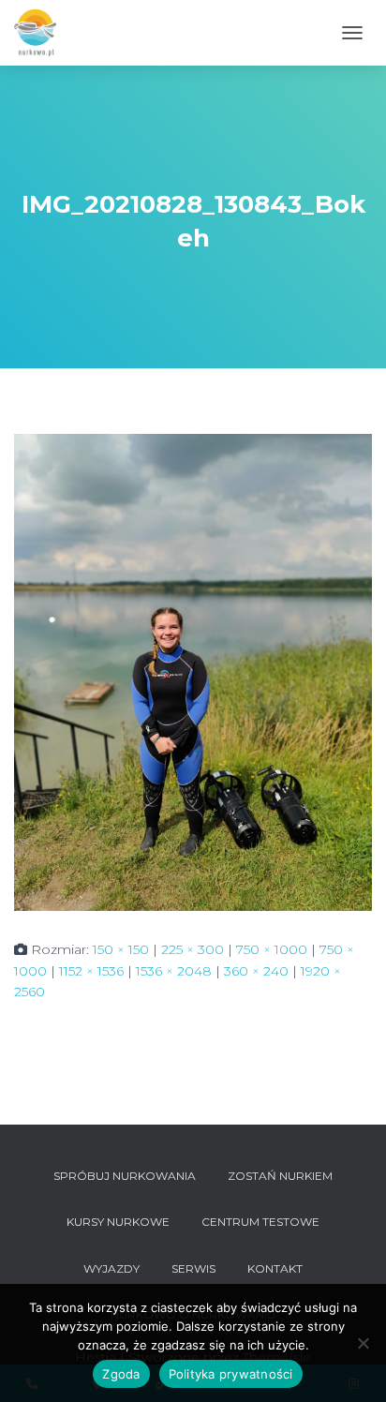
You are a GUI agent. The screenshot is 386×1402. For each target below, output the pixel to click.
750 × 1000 (271, 949)
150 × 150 (121, 949)
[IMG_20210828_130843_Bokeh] (193, 671)
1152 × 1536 (91, 970)
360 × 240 (256, 970)
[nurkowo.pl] (42, 32)
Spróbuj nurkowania (124, 1176)
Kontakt (275, 1268)
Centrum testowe (260, 1222)
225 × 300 (192, 949)
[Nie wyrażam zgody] (362, 1343)
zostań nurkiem (280, 1176)
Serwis (193, 1268)
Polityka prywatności (231, 1373)
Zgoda (121, 1373)
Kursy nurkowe (118, 1222)
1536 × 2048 (174, 970)
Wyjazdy (111, 1268)
